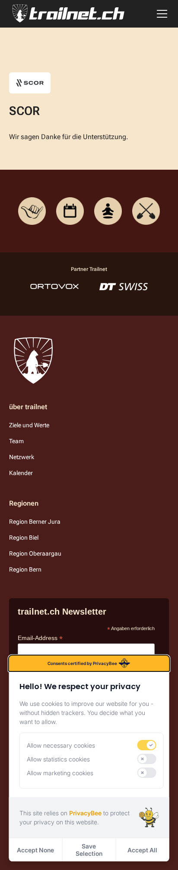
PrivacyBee (85, 813)
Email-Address (40, 638)
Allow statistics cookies (58, 759)
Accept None (35, 850)
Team (16, 441)
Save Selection (89, 849)
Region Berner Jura (34, 521)
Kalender (21, 472)
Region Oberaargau (35, 553)
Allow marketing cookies (60, 773)
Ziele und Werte (29, 425)
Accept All (142, 850)
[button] (160, 13)
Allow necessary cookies (61, 745)
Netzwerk (21, 457)
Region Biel (23, 537)
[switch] (146, 745)
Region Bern (25, 569)
